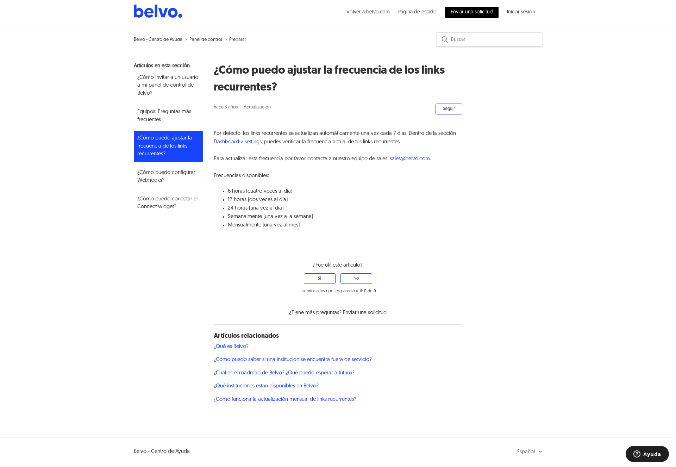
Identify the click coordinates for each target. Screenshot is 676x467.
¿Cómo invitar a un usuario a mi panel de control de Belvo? (167, 85)
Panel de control (205, 39)
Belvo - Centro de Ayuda (158, 39)
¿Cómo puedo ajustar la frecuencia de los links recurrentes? (164, 146)
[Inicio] (158, 16)
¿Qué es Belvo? (231, 346)
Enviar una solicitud (472, 12)
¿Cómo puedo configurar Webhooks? (166, 176)
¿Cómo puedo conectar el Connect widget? (167, 203)
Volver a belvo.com (368, 12)
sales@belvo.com (410, 159)
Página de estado (417, 12)
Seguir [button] (449, 109)
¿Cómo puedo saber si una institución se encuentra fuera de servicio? (293, 359)
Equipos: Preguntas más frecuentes (164, 116)
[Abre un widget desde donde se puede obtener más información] (647, 454)
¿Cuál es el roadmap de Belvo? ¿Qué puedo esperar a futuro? (284, 373)
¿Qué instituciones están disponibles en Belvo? (266, 386)
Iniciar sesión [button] (521, 12)
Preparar (237, 39)
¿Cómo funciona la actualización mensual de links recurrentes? (285, 399)
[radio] (320, 278)
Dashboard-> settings (238, 142)
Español (526, 452)
